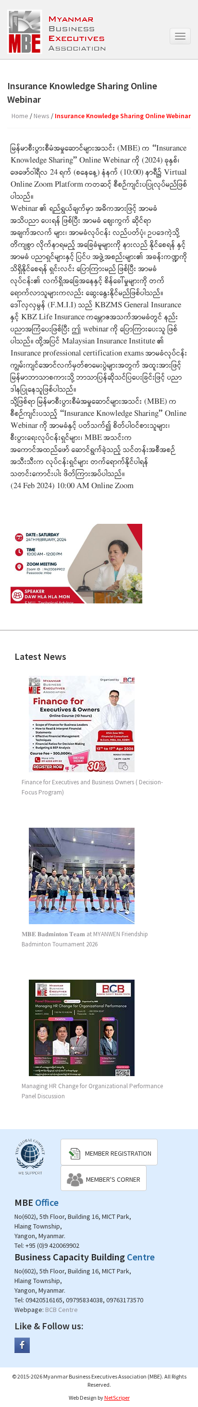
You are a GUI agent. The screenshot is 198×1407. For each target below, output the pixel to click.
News (42, 115)
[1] (76, 563)
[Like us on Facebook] (22, 1344)
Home (20, 115)
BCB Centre (61, 1309)
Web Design (83, 1397)
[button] (109, 1152)
